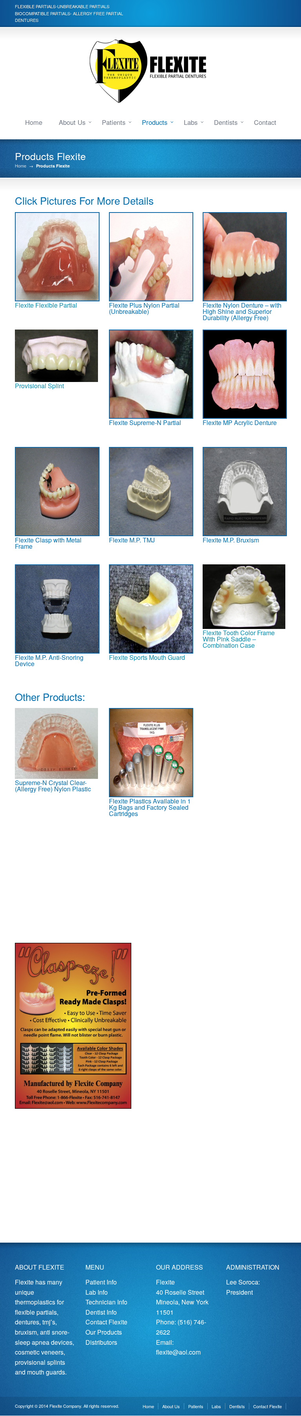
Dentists (226, 122)
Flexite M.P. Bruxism (232, 539)
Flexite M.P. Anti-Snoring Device (49, 660)
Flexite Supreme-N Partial (145, 422)
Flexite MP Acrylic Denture (240, 422)
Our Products (103, 1332)
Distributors (101, 1342)
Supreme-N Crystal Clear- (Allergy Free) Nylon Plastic (53, 785)
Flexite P (121, 800)
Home (33, 122)
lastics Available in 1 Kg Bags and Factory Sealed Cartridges (150, 807)
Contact (265, 122)
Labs (191, 122)
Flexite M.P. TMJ (132, 539)
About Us (72, 122)
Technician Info (106, 1301)
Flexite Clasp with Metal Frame (48, 543)
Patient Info (101, 1281)
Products (154, 122)
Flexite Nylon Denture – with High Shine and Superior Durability (242, 311)
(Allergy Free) (249, 317)
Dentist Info (101, 1312)
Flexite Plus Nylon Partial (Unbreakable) (144, 308)
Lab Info (96, 1292)
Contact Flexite (106, 1321)
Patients (113, 122)
